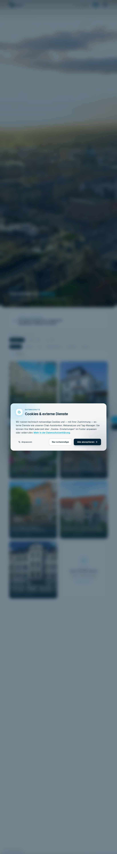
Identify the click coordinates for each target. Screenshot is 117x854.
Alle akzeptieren (85, 442)
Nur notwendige (60, 442)
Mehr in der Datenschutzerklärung (52, 432)
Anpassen (26, 442)
